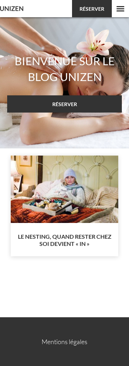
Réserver (92, 9)
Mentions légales (64, 342)
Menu (120, 8)
